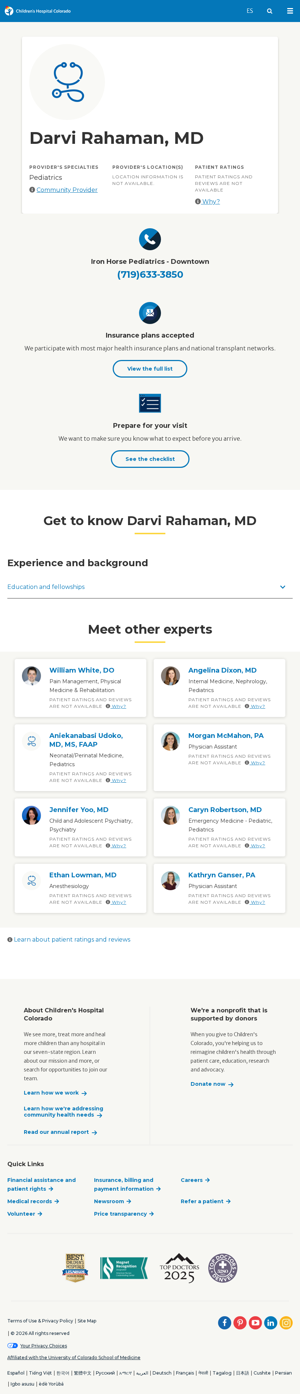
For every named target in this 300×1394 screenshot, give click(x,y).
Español (16, 1373)
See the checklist (150, 459)
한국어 (63, 1373)
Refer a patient (202, 1201)
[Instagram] (286, 1322)
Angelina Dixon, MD (222, 670)
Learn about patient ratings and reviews (71, 939)
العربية (142, 1373)
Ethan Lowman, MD (83, 875)
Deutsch (162, 1373)
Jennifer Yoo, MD (79, 810)
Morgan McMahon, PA (226, 736)
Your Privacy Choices (43, 1345)
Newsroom (109, 1201)
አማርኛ (125, 1373)
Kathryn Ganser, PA (221, 875)
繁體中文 (82, 1373)
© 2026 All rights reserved (40, 1333)
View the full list (150, 368)
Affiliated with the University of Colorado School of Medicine (73, 1357)
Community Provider (67, 189)
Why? (210, 201)
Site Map (87, 1321)
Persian (283, 1373)
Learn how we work (51, 1093)
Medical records (29, 1201)
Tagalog (222, 1373)
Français (185, 1373)
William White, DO (82, 670)
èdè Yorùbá (51, 1384)
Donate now (208, 1084)
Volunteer (21, 1214)
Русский (105, 1373)
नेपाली (203, 1373)
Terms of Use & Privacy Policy (40, 1321)
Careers (192, 1180)
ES (253, 10)
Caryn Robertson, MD (225, 810)
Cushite (262, 1373)
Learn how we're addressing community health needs (63, 1112)
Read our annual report (56, 1132)
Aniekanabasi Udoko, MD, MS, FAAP (86, 740)
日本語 (242, 1373)
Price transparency (120, 1214)
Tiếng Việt (40, 1373)
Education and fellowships (46, 586)
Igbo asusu (22, 1384)
